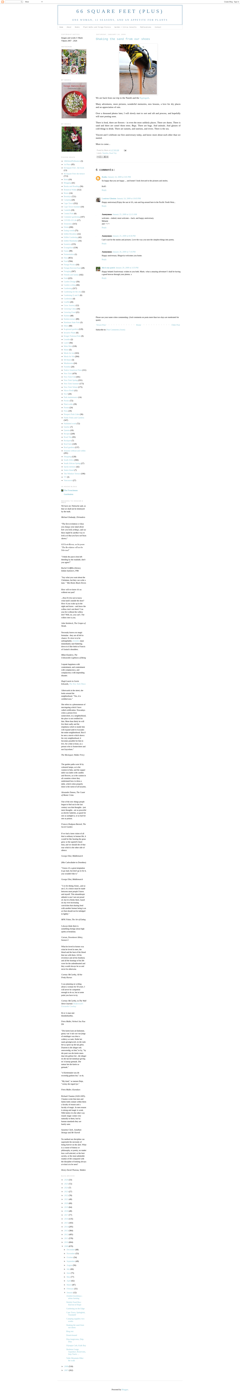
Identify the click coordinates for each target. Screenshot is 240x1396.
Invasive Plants (70, 333)
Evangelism (68, 247)
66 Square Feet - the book (74, 168)
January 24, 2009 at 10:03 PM (129, 198)
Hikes (66, 326)
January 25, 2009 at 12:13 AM (125, 214)
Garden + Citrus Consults (125, 27)
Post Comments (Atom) (115, 330)
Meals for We (69, 356)
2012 (66, 1234)
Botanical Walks (70, 190)
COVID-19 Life (70, 220)
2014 (66, 1227)
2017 (66, 1215)
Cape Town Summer (72, 207)
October (70, 1257)
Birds (66, 179)
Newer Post (101, 325)
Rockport (67, 441)
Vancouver (68, 480)
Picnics (66, 401)
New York (68, 373)
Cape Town (68, 203)
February (70, 1289)
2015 (66, 1223)
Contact (158, 27)
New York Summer (71, 384)
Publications (145, 27)
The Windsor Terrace (72, 474)
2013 (66, 1231)
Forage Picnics (69, 265)
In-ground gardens (71, 329)
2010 (66, 1242)
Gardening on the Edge (75, 1308)
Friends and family (71, 275)
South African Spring (72, 463)
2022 (66, 1195)
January (70, 1292)
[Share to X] (102, 157)
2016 (66, 1219)
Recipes (67, 434)
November (71, 1253)
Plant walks (68, 404)
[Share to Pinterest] (107, 157)
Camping (67, 200)
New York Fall (69, 377)
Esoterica (67, 244)
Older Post (176, 325)
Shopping (67, 457)
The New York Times (77, 684)
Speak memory (70, 467)
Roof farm (68, 444)
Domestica (68, 224)
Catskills (67, 210)
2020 (66, 1203)
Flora (66, 258)
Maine (66, 350)
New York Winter (71, 387)
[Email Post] (124, 150)
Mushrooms (68, 363)
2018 (66, 1211)
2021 (66, 1199)
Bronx (66, 193)
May (69, 1277)
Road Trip (112, 153)
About (69, 27)
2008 (66, 1366)
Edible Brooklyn (70, 234)
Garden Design (70, 282)
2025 (66, 1184)
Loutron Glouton (109, 198)
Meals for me (69, 353)
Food (66, 261)
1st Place (67, 164)
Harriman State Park (72, 322)
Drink (66, 227)
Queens (67, 430)
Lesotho (67, 339)
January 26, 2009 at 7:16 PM (124, 252)
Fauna (66, 251)
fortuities (76, 641)
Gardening (68, 288)
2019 (66, 1207)
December (71, 1250)
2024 (66, 1188)
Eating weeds (69, 230)
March (69, 1285)
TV (65, 477)
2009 (66, 1246)
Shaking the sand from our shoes (123, 39)
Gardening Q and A (71, 295)
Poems (66, 407)
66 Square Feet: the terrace (74, 174)
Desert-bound (71, 1335)
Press (66, 411)
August (70, 1265)
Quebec (67, 427)
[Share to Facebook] (105, 157)
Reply (104, 190)
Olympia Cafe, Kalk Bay (76, 1345)
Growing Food (70, 312)
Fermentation (69, 254)
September (71, 1261)
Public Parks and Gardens (74, 418)
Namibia (105, 153)
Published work (70, 423)
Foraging (67, 271)
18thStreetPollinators (72, 161)
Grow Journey (69, 305)
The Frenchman (71, 490)
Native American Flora (73, 370)
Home (61, 27)
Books (77, 27)
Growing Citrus (70, 309)
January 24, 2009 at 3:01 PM (119, 177)
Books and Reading (71, 186)
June (69, 1273)
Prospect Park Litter (71, 414)
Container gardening (72, 217)
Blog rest (69, 1331)
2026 (66, 1180)
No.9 (66, 394)
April (69, 1281)
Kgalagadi (144, 98)
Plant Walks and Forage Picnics (97, 27)
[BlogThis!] (100, 157)
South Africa (69, 460)
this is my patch (108, 268)
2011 (66, 1238)
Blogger (125, 1389)
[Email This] (98, 157)
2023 (66, 1191)
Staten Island (69, 470)
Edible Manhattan (71, 241)
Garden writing (70, 285)
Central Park (69, 213)
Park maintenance (71, 397)
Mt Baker (67, 360)
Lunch (66, 343)
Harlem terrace (69, 319)
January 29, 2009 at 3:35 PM (127, 268)
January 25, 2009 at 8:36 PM (124, 236)
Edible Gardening (71, 237)
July (68, 1269)
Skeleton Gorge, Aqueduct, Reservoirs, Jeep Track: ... (76, 1351)
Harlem (67, 316)
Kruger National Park (72, 336)
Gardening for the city (72, 292)
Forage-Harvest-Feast (72, 268)
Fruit (66, 278)
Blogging (67, 183)
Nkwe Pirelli (69, 390)
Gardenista (68, 299)
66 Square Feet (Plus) (120, 11)
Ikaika (104, 177)
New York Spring (71, 380)
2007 (66, 1370)
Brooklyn (67, 196)
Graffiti (67, 302)
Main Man (68, 346)
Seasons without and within (75, 451)
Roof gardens (69, 447)
